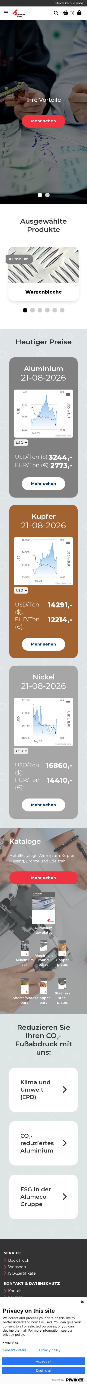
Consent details (14, 1350)
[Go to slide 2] (47, 195)
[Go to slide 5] (54, 310)
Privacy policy (50, 1350)
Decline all (43, 1370)
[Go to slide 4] (47, 310)
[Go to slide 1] (40, 195)
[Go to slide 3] (40, 310)
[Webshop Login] (80, 13)
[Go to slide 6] (62, 310)
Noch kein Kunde (69, 3)
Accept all (43, 1361)
